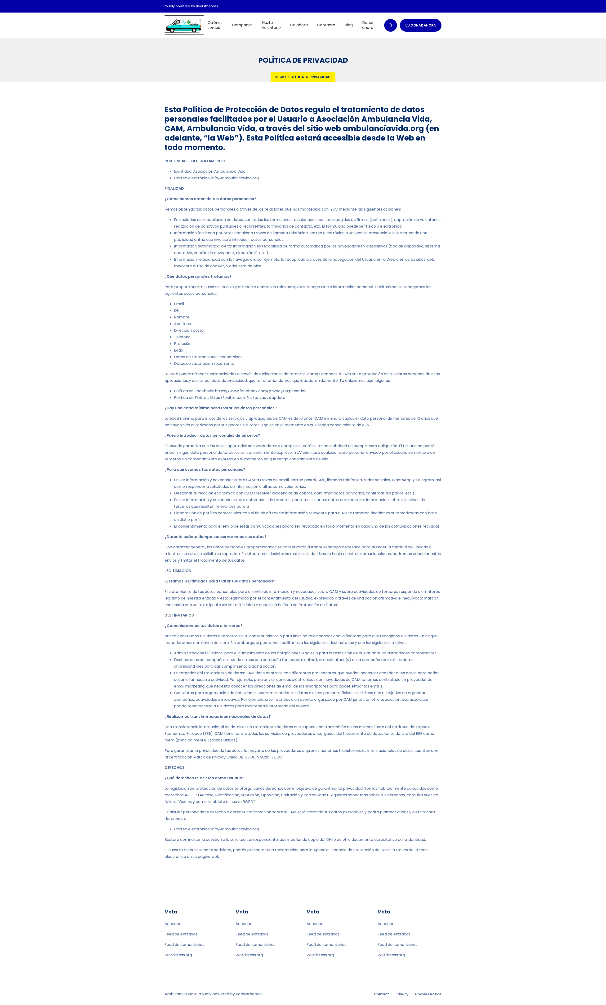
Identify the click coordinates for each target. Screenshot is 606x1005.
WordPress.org (178, 955)
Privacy (402, 994)
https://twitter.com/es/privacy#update (247, 397)
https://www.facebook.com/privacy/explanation (261, 391)
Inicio (280, 77)
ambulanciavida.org (383, 128)
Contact (381, 994)
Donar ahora (423, 25)
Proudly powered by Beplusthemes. (230, 994)
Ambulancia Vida (180, 994)
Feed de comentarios (184, 944)
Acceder (173, 923)
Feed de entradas (181, 934)
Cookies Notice (428, 994)
